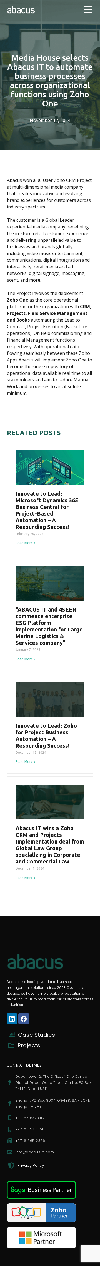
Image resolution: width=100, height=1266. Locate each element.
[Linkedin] (12, 1018)
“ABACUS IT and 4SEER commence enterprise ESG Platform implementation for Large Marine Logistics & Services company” (49, 626)
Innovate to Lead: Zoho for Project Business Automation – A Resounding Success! (46, 735)
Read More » (25, 543)
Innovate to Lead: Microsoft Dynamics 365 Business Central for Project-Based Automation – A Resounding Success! (47, 510)
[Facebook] (23, 1018)
